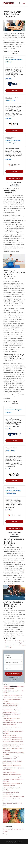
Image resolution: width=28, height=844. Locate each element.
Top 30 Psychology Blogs (9, 772)
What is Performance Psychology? (13, 643)
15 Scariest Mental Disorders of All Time (13, 796)
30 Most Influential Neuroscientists (12, 765)
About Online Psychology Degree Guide (13, 829)
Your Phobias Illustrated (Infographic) (12, 777)
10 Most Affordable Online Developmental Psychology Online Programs (11, 714)
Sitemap (5, 834)
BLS (15, 562)
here (14, 637)
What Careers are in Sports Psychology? (15, 641)
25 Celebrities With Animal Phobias (12, 774)
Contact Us (5, 831)
